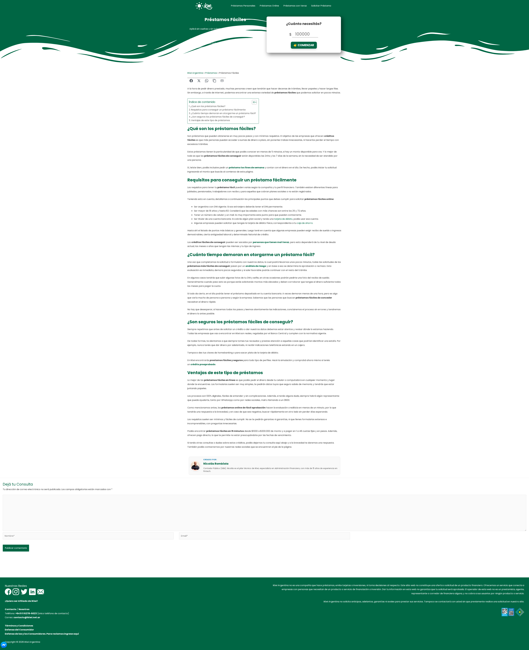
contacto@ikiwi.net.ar (27, 617)
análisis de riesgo (255, 266)
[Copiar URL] (214, 81)
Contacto (10, 609)
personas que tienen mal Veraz (271, 242)
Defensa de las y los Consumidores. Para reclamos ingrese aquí (42, 633)
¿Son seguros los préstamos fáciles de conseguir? (218, 116)
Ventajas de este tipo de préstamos (210, 120)
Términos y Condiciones (19, 625)
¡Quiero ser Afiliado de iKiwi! (21, 601)
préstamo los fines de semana (246, 167)
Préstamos (211, 73)
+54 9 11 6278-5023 (26, 613)
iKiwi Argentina (195, 73)
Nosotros (24, 609)
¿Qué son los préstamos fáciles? (207, 106)
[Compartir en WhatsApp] (206, 81)
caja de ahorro (305, 223)
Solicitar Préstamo (321, 5)
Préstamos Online (269, 5)
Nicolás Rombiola (215, 464)
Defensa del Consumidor (19, 629)
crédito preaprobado (203, 364)
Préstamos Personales (243, 5)
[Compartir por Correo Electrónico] (222, 81)
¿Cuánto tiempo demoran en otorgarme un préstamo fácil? (223, 113)
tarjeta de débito (283, 219)
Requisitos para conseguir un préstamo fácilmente (218, 109)
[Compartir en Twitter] (199, 81)
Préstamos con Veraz (295, 5)
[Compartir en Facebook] (191, 81)
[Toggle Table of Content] (253, 102)
